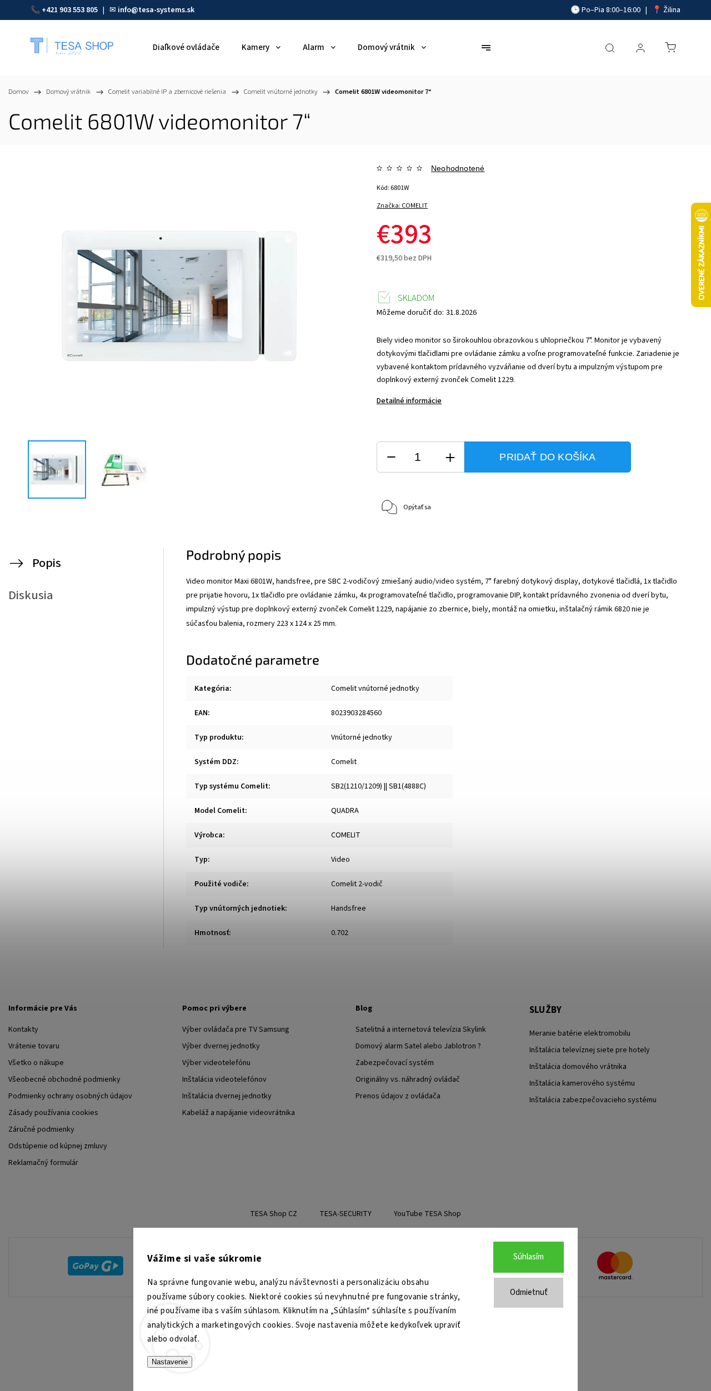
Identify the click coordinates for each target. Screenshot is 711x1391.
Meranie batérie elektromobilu (579, 1033)
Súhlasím (528, 1257)
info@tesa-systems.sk (156, 10)
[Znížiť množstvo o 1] (391, 457)
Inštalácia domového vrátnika (578, 1066)
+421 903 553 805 (70, 10)
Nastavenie (170, 1362)
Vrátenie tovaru (33, 1046)
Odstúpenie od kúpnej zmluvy (57, 1146)
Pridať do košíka (547, 457)
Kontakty (23, 1029)
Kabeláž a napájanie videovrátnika (238, 1112)
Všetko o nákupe (36, 1062)
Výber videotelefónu (216, 1062)
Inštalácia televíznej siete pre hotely (589, 1050)
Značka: (402, 205)
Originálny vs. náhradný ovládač (408, 1079)
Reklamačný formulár (43, 1162)
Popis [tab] (46, 563)
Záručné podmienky (41, 1129)
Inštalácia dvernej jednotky (227, 1096)
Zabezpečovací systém (395, 1062)
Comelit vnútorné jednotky (375, 688)
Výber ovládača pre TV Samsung (235, 1029)
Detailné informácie (409, 400)
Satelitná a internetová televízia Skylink (421, 1029)
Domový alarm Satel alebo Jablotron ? (418, 1046)
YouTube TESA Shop (427, 1213)
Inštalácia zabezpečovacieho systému (593, 1100)
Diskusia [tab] (30, 595)
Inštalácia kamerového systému (582, 1083)
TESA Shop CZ (273, 1213)
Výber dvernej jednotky (221, 1046)
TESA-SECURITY (345, 1213)
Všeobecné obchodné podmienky (64, 1079)
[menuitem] (186, 48)
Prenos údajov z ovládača (398, 1096)
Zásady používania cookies (53, 1112)
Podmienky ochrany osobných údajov (70, 1096)
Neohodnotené (457, 168)
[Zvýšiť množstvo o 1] (450, 457)
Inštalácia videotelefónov (224, 1079)
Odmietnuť (529, 1292)
